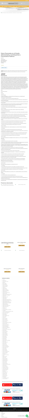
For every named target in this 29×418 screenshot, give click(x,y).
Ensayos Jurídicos (5, 361)
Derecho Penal (4, 341)
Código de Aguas (5, 288)
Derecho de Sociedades (5, 326)
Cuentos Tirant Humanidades (6, 312)
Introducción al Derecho (5, 369)
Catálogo (14, 6)
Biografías (4, 282)
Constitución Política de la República (7, 309)
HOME (2, 6)
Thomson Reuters (23, 71)
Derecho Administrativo (12, 70)
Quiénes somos (5, 6)
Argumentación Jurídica (6, 70)
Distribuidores (10, 6)
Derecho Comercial (5, 318)
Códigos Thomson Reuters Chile (6, 305)
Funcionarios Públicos (13, 71)
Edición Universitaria (5, 358)
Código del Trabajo (5, 293)
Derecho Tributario (5, 349)
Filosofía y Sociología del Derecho (6, 364)
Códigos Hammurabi (5, 303)
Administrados (5, 71)
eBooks (3, 355)
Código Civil (4, 287)
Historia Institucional (5, 366)
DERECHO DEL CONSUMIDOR (6, 327)
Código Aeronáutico (5, 286)
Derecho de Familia (5, 323)
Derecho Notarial (5, 339)
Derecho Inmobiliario (5, 334)
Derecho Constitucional (5, 320)
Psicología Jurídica (5, 373)
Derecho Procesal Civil (5, 345)
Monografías (25, 70)
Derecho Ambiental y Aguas (6, 315)
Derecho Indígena (5, 332)
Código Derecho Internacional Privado (7, 294)
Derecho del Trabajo (5, 328)
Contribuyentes (9, 71)
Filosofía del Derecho (5, 363)
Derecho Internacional (5, 335)
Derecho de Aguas (5, 321)
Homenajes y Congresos (5, 367)
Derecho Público (17, 70)
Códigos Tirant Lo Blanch (6, 306)
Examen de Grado (5, 362)
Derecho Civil (4, 317)
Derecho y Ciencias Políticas (6, 351)
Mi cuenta (19, 6)
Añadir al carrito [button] (21, 245)
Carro (16, 6)
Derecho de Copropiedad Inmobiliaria (7, 322)
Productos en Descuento (24, 6)
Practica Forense (5, 372)
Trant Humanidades (5, 378)
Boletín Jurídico (4, 283)
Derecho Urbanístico (5, 350)
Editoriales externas (21, 70)
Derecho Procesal (5, 344)
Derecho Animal (4, 316)
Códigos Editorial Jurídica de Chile (7, 299)
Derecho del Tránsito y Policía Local (7, 329)
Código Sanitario (5, 297)
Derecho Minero (4, 338)
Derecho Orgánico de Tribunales (6, 340)
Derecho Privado (4, 343)
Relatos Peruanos (5, 374)
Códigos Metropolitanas (5, 304)
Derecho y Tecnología (5, 352)
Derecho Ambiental (5, 314)
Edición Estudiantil (5, 356)
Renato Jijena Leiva (18, 71)
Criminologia (4, 310)
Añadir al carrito (4, 67)
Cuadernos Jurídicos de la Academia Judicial (8, 311)
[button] (27, 416)
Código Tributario (5, 298)
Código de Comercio (5, 289)
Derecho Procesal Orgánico (6, 346)
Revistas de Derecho (5, 375)
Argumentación (4, 280)
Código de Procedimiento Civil (6, 292)
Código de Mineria (5, 291)
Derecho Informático (5, 333)
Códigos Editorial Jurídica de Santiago (7, 300)
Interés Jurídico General (5, 368)
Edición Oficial (4, 357)
